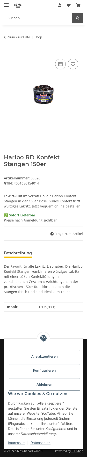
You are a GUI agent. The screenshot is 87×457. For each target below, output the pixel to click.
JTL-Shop (77, 451)
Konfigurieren (44, 370)
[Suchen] (77, 18)
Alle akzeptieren (44, 356)
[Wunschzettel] (68, 5)
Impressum (16, 443)
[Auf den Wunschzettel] (73, 64)
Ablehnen (44, 384)
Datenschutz (40, 443)
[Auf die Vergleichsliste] (60, 64)
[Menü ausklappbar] (6, 3)
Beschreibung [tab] (18, 253)
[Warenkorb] (78, 5)
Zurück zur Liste (18, 37)
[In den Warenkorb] (8, 52)
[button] (59, 5)
